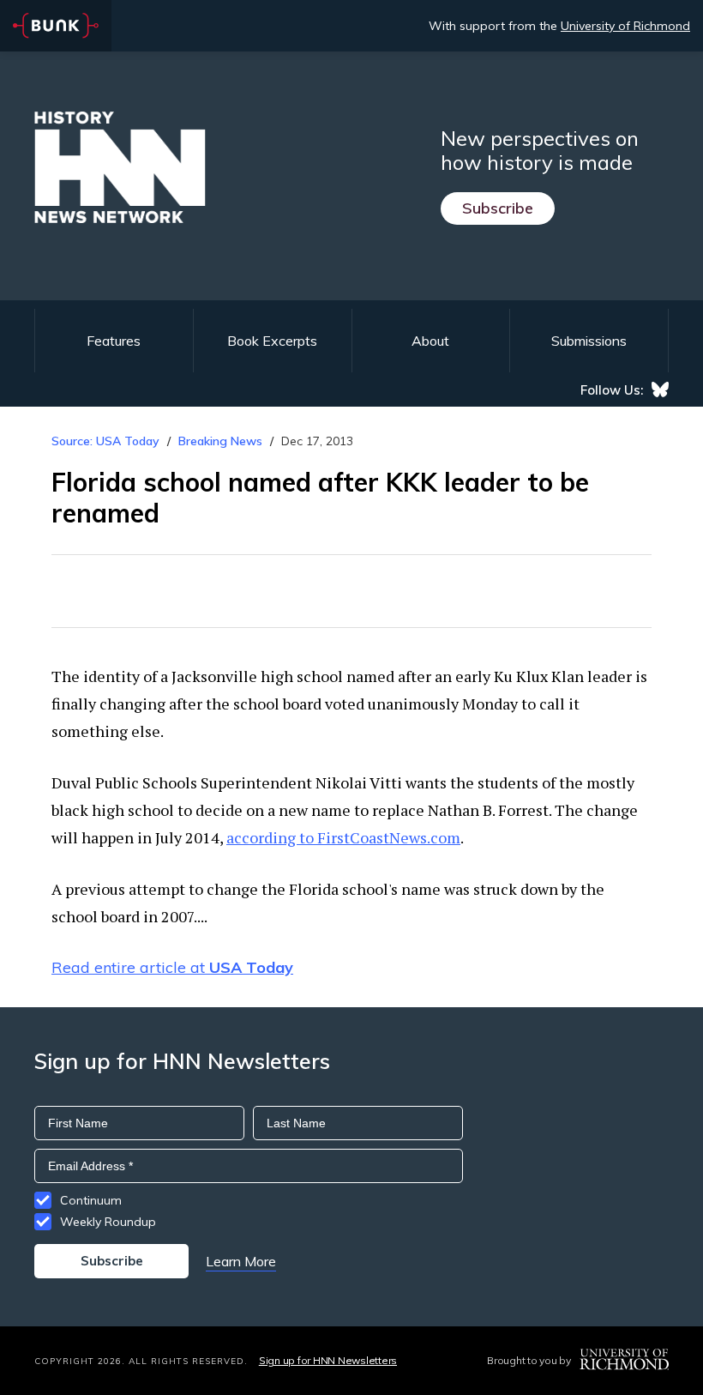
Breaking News (220, 441)
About (430, 340)
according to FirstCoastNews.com (343, 837)
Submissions (589, 340)
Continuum (91, 1200)
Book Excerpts (272, 340)
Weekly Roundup (108, 1221)
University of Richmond (625, 25)
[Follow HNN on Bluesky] (660, 389)
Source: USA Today (105, 441)
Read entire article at (172, 967)
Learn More (241, 1261)
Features (114, 340)
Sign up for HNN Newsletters (328, 1360)
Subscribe (497, 208)
